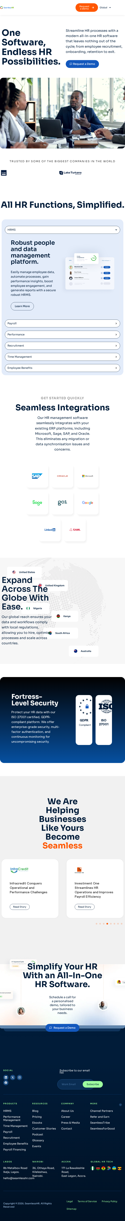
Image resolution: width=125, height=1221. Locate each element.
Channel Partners (101, 1111)
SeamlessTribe (100, 1122)
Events (36, 1146)
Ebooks (37, 1122)
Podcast (37, 1134)
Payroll (7, 1132)
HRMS (7, 1111)
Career (65, 1117)
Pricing (37, 1117)
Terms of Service (87, 1201)
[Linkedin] (5, 1077)
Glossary (38, 1140)
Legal (70, 1201)
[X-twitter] (12, 1077)
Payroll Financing (14, 1149)
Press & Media (70, 1122)
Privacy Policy (109, 1201)
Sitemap (71, 1208)
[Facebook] (5, 1082)
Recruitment (11, 1137)
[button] (96, 924)
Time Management (15, 1126)
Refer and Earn (99, 1117)
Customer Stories (44, 1128)
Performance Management (12, 1118)
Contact (66, 1128)
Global (103, 7)
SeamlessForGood (102, 1128)
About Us (67, 1111)
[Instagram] (19, 1077)
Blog (35, 1111)
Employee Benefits (15, 1143)
